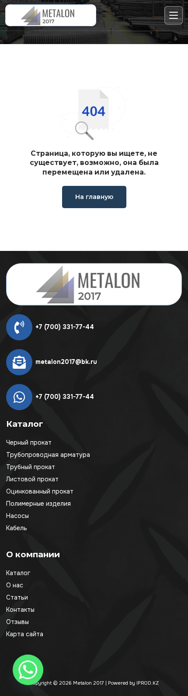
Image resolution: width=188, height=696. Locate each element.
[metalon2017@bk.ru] (19, 362)
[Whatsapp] (28, 670)
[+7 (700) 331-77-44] (19, 327)
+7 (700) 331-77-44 (64, 327)
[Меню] (173, 15)
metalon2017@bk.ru (66, 362)
